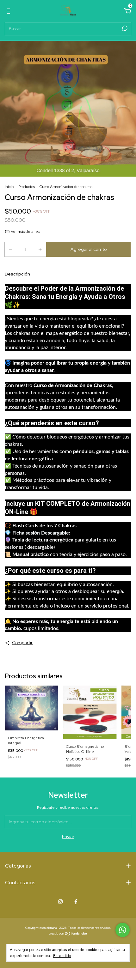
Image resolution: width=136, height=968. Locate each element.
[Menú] (10, 12)
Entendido (62, 955)
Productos (26, 186)
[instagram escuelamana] (60, 901)
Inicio (9, 186)
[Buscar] (124, 28)
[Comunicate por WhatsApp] (122, 930)
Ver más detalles (25, 231)
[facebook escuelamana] (75, 901)
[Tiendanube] (68, 934)
